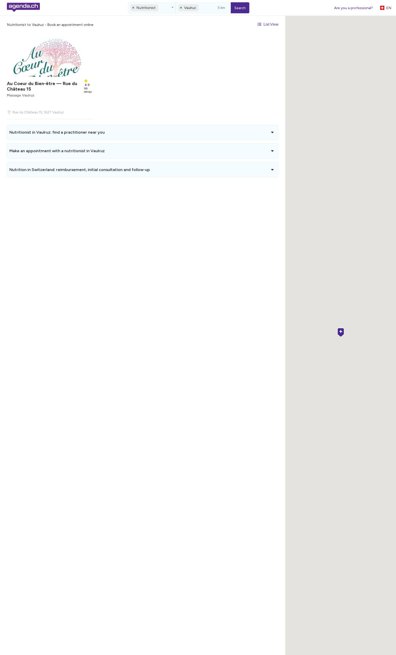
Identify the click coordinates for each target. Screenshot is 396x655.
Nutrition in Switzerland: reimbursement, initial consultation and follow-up (79, 169)
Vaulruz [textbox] (190, 8)
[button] (340, 333)
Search (240, 8)
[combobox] (152, 7)
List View (270, 24)
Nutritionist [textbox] (146, 8)
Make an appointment (49, 102)
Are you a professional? (353, 8)
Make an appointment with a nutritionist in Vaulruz (57, 150)
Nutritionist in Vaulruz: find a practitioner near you (57, 132)
